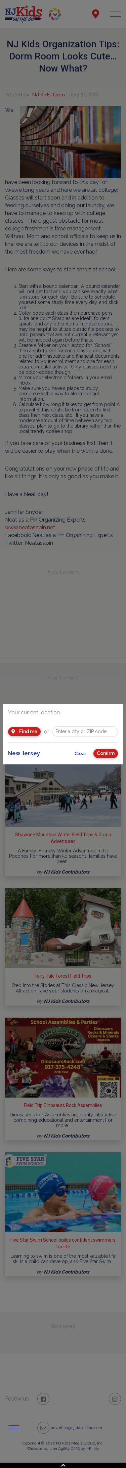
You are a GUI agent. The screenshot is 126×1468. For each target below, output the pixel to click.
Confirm (106, 753)
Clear (80, 753)
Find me (27, 731)
